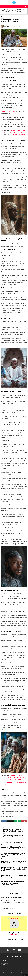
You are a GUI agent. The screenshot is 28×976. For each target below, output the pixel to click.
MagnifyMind (6, 972)
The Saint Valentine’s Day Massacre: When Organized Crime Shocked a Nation (13, 855)
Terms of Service (21, 972)
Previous (0, 11)
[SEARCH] (26, 6)
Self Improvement (6, 966)
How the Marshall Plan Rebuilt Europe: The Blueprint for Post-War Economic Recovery (14, 869)
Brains (3, 964)
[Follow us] (24, 6)
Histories (3, 844)
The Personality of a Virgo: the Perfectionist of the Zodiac (21, 10)
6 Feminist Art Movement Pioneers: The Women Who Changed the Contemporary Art (14, 883)
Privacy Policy (10, 974)
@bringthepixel (14, 934)
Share (2, 18)
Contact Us (18, 974)
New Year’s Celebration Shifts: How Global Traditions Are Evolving (13, 848)
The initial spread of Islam (8, 111)
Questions (4, 962)
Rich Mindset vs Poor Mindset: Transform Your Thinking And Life (7, 10)
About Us (13, 972)
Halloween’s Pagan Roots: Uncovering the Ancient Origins (14, 876)
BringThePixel (14, 933)
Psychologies (5, 963)
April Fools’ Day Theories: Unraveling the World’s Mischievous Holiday (13, 862)
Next (27, 11)
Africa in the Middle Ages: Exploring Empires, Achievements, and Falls (14, 782)
